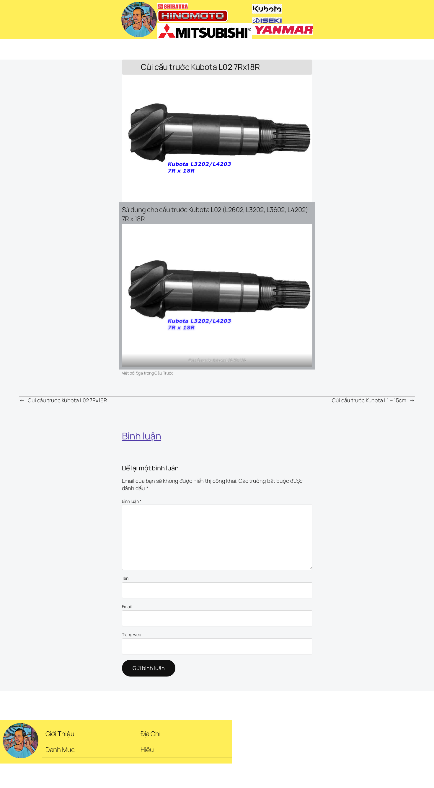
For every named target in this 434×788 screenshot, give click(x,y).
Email (127, 606)
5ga (139, 373)
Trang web (131, 634)
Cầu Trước (163, 373)
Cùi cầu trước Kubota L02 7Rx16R (67, 400)
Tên (125, 578)
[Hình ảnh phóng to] (305, 231)
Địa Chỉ (151, 733)
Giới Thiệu (59, 733)
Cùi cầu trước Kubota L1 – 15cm (369, 400)
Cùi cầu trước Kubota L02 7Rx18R (200, 67)
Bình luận (131, 501)
